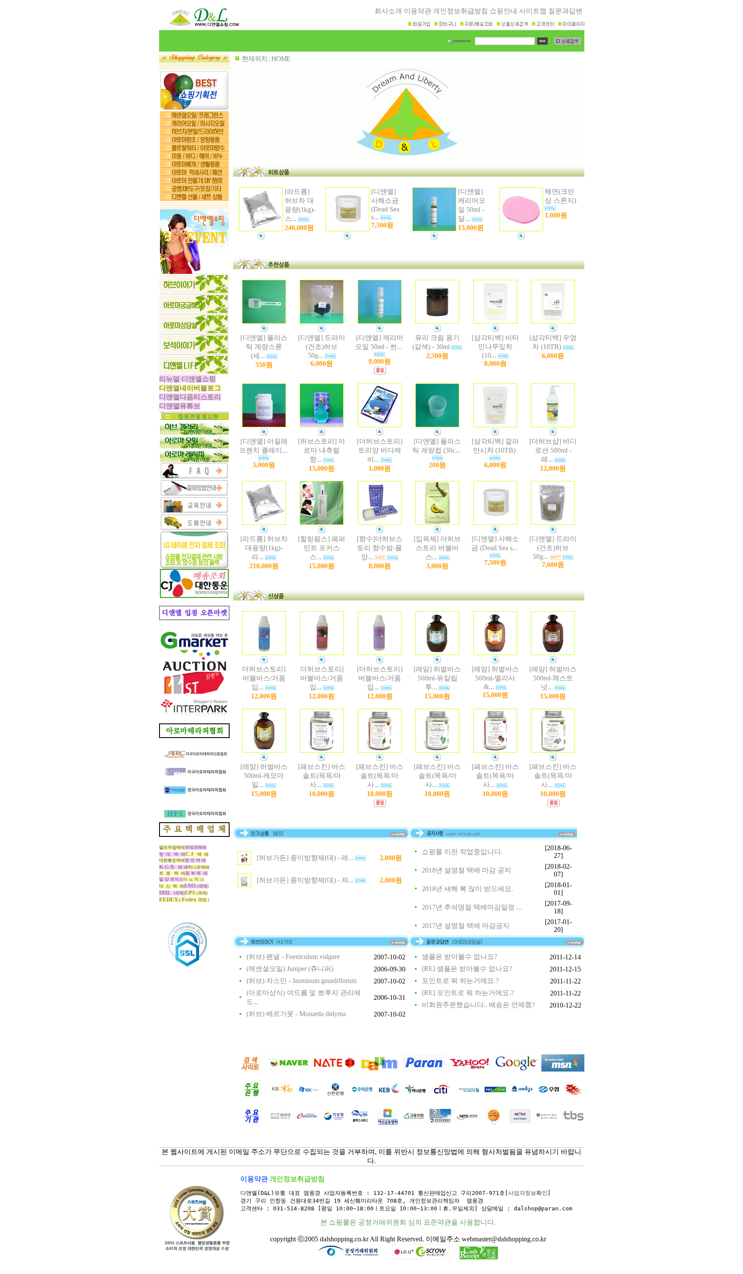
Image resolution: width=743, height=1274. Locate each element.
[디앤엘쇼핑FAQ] (194, 477)
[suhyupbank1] (548, 1095)
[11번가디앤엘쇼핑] (194, 691)
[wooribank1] (362, 1095)
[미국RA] (194, 741)
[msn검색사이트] (562, 1069)
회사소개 (388, 11)
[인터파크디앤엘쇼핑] (194, 713)
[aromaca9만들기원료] (194, 182)
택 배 (173, 867)
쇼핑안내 (503, 11)
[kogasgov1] (547, 1122)
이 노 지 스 (193, 879)
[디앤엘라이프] (194, 372)
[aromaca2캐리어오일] (194, 125)
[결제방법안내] (194, 494)
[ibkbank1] (308, 1095)
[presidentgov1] (280, 1122)
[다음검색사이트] (378, 1069)
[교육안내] (194, 511)
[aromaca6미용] (194, 157)
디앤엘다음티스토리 (190, 397)
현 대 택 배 (172, 854)
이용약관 (417, 11)
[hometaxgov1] (360, 1122)
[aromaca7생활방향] (194, 165)
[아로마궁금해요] (194, 311)
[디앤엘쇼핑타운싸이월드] (194, 618)
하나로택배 (198, 867)
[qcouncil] (194, 332)
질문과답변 (565, 11)
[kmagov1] (333, 1122)
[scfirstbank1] (468, 1095)
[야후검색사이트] (469, 1069)
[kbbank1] (282, 1095)
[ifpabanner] (194, 801)
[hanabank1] (415, 1095)
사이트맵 (533, 11)
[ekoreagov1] (307, 1122)
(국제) (196, 886)
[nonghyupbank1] (495, 1095)
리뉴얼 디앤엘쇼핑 (187, 379)
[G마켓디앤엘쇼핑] (194, 647)
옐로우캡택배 (172, 847)
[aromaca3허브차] (194, 133)
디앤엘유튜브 (179, 406)
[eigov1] (413, 1122)
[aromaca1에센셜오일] (194, 116)
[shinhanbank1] (335, 1095)
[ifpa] (194, 820)
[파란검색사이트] (423, 1069)
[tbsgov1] (573, 1122)
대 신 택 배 (171, 886)
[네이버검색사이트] (289, 1069)
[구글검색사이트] (516, 1069)
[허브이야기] (194, 291)
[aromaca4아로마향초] (194, 141)
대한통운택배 (172, 860)
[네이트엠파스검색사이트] (334, 1069)
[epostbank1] (573, 1095)
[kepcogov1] (520, 1122)
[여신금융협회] (387, 1122)
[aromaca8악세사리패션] (194, 174)
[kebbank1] (388, 1095)
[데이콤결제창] (194, 566)
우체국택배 (195, 847)
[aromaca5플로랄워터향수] (194, 149)
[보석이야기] (194, 352)
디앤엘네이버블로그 (190, 388)
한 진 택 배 (195, 860)
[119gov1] (493, 1122)
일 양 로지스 (171, 879)
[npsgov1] (467, 1122)
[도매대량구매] (194, 528)
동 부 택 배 (196, 873)
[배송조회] (194, 595)
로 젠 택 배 (172, 873)
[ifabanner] (194, 795)
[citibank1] (442, 1095)
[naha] (194, 777)
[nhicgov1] (440, 1122)
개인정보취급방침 (460, 11)
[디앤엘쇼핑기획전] (194, 108)
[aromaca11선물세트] (194, 198)
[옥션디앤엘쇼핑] (194, 669)
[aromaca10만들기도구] (194, 190)
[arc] (194, 760)
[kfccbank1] (522, 1095)
